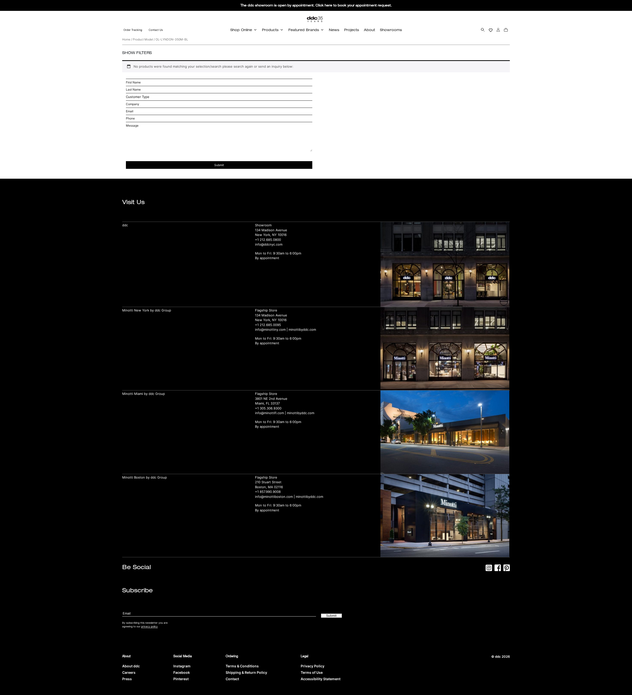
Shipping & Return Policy (246, 672)
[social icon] (489, 569)
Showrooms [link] (391, 30)
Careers (129, 672)
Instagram (182, 666)
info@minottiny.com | (272, 329)
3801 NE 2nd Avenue (271, 399)
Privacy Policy (312, 666)
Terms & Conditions (242, 666)
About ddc (131, 666)
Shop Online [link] (241, 30)
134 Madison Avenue (271, 230)
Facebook (181, 672)
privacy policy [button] (149, 626)
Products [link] (270, 30)
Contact (232, 679)
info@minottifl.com (269, 413)
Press (127, 679)
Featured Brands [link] (303, 30)
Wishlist (490, 30)
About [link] (369, 30)
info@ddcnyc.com (268, 244)
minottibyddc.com (302, 329)
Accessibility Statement (320, 679)
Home (126, 39)
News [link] (334, 30)
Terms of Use (312, 672)
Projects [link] (351, 30)
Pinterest (181, 679)
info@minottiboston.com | (275, 497)
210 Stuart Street (268, 482)
